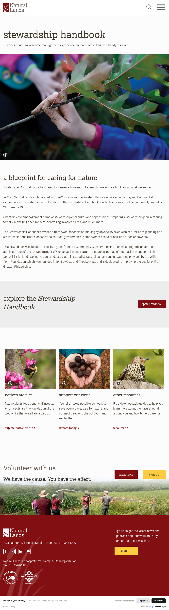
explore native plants (19, 428)
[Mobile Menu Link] (161, 9)
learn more (126, 474)
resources (119, 428)
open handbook (151, 304)
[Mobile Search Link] (149, 8)
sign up (154, 474)
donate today (68, 428)
